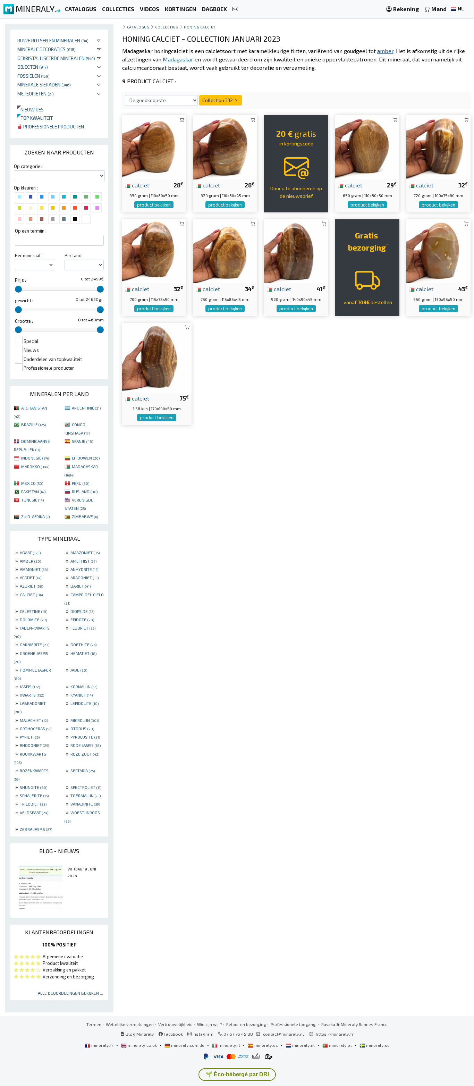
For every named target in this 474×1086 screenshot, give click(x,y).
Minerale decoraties (46, 49)
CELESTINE (33, 611)
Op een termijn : (30, 231)
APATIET (30, 577)
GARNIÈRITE (34, 644)
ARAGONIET (84, 577)
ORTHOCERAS (35, 728)
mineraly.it (229, 1045)
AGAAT (30, 552)
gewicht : (24, 300)
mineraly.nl (303, 1045)
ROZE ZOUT (84, 753)
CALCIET (31, 594)
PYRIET (30, 736)
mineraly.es (266, 1045)
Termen (93, 1024)
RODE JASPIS (85, 745)
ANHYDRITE (84, 569)
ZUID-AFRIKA (35, 516)
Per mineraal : (29, 255)
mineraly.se (377, 1045)
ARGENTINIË (86, 407)
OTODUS (82, 728)
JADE (78, 669)
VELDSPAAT (34, 812)
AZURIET (31, 585)
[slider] (18, 289)
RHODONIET (34, 745)
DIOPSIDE (82, 611)
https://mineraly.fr (335, 1034)
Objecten (32, 67)
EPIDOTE (82, 619)
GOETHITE (83, 644)
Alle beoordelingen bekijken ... (70, 993)
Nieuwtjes (30, 109)
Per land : (74, 255)
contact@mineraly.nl (283, 1034)
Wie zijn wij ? (209, 1024)
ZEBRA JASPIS (36, 829)
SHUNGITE (33, 787)
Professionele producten (53, 126)
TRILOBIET (33, 803)
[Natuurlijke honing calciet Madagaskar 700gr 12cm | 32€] (154, 250)
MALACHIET (34, 720)
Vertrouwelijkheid (175, 1024)
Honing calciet (200, 27)
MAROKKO (35, 466)
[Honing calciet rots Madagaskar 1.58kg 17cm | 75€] (157, 357)
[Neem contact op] (235, 9)
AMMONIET (34, 569)
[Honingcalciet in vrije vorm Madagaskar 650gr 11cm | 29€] (367, 146)
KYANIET (81, 694)
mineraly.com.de (187, 1045)
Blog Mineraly (139, 1034)
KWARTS (32, 694)
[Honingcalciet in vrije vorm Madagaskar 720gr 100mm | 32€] (438, 146)
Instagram (202, 1034)
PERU (80, 483)
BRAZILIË (33, 424)
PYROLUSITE (85, 736)
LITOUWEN (86, 457)
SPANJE (82, 441)
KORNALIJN (83, 686)
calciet (139, 185)
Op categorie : (28, 166)
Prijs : (20, 280)
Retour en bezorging (246, 1024)
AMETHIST (83, 560)
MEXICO (32, 483)
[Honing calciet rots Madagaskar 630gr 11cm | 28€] (154, 146)
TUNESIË (32, 499)
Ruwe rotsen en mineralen (52, 40)
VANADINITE (85, 803)
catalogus (138, 27)
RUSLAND (85, 491)
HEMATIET (83, 653)
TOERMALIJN (85, 795)
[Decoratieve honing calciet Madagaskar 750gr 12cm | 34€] (225, 250)
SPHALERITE (34, 795)
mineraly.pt (340, 1045)
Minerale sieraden (44, 84)
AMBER (30, 560)
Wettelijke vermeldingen (130, 1024)
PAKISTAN (33, 491)
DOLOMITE (33, 619)
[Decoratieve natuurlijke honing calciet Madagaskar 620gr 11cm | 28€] (225, 146)
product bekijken (154, 205)
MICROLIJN (84, 720)
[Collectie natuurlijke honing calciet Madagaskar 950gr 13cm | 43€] (438, 250)
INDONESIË (35, 457)
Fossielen (33, 76)
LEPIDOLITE (84, 703)
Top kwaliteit (35, 118)
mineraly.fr (102, 1045)
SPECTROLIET (85, 787)
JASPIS (30, 686)
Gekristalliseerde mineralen (56, 58)
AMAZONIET (85, 552)
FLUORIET (82, 627)
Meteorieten (35, 93)
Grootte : (24, 321)
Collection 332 (218, 100)
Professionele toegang (294, 1024)
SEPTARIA (82, 770)
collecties (166, 27)
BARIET (80, 585)
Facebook (173, 1034)
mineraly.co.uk (142, 1045)
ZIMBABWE (85, 516)
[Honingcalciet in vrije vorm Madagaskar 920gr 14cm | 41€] (296, 250)
